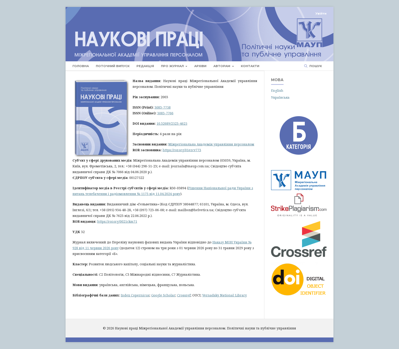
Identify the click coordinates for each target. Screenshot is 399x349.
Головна (81, 66)
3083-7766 (165, 113)
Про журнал (173, 66)
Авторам (222, 66)
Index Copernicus (135, 295)
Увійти (320, 13)
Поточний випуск (113, 66)
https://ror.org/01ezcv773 (182, 150)
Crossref (183, 295)
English (277, 90)
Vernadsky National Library (224, 295)
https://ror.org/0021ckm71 (117, 221)
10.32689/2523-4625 (172, 123)
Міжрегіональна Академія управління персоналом (211, 144)
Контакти (250, 66)
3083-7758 (162, 107)
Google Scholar (163, 295)
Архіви (200, 66)
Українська (280, 97)
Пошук (315, 66)
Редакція (145, 66)
